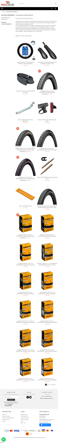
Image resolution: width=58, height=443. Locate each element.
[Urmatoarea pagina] (55, 385)
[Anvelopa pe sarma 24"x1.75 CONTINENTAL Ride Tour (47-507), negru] (47, 137)
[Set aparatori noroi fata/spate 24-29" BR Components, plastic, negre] (47, 50)
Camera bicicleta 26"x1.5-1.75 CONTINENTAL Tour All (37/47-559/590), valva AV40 (25, 379)
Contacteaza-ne (46, 424)
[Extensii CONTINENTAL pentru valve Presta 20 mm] (47, 165)
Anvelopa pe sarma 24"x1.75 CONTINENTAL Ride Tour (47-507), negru (47, 149)
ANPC (22, 421)
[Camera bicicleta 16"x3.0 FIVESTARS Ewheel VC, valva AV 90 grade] (25, 50)
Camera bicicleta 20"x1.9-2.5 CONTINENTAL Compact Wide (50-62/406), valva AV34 (47, 321)
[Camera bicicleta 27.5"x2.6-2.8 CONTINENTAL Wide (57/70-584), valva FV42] (25, 223)
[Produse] (2, 9)
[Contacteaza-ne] (51, 8)
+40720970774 (48, 396)
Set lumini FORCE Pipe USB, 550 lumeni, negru (47, 120)
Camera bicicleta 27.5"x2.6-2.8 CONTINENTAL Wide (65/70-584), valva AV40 (47, 235)
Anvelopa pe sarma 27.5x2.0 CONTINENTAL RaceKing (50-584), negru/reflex (47, 91)
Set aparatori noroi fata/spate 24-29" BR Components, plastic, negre (47, 63)
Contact (3, 421)
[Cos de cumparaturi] (55, 8)
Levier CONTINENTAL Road (25, 206)
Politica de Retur (24, 416)
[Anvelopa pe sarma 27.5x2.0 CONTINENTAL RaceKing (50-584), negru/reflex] (47, 79)
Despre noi (4, 414)
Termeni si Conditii (6, 416)
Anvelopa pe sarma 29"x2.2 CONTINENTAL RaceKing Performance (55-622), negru (47, 206)
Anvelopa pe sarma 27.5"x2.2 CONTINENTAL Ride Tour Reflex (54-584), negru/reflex (25, 178)
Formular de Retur (24, 419)
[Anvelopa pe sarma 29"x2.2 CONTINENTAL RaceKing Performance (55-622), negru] (47, 194)
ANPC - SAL (23, 422)
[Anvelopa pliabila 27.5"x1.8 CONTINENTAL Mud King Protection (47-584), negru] (25, 137)
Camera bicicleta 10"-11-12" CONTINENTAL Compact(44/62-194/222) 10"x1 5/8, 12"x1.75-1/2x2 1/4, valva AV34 (47, 264)
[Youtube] (30, 397)
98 (52, 384)
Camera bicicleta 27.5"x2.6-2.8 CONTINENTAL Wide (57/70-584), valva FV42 (25, 235)
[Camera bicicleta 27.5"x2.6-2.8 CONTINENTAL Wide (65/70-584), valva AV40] (47, 223)
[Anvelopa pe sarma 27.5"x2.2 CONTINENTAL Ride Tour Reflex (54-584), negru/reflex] (25, 165)
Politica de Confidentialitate (9, 405)
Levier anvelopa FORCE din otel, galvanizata (25, 120)
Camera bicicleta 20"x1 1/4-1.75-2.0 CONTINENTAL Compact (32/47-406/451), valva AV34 (25, 321)
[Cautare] (55, 3)
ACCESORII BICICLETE (5, 17)
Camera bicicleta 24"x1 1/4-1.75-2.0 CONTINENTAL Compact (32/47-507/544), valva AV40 (25, 350)
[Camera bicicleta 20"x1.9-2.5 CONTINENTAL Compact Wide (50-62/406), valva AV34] (47, 309)
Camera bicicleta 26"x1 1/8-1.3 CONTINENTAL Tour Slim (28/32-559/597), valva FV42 (47, 350)
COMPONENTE (4, 19)
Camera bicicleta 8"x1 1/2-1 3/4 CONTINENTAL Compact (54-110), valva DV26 (25, 264)
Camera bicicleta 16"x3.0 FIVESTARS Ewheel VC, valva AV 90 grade (25, 63)
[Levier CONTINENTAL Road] (25, 194)
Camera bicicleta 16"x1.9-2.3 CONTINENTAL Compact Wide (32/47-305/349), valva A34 (25, 293)
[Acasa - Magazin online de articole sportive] (8, 3)
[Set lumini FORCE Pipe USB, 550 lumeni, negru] (47, 108)
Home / (4, 11)
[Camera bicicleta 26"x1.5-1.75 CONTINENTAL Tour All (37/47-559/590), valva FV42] (47, 367)
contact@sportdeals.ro (47, 398)
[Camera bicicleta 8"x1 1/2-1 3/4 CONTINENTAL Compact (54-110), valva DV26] (25, 252)
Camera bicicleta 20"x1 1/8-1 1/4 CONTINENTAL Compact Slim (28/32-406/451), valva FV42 (47, 293)
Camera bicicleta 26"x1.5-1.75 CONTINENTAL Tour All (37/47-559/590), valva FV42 (47, 379)
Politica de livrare (5, 419)
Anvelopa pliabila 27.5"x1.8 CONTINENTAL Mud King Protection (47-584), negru (25, 149)
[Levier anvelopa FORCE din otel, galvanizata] (25, 108)
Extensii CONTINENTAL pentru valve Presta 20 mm (47, 178)
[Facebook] (27, 397)
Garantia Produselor (25, 417)
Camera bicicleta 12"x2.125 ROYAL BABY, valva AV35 (25, 91)
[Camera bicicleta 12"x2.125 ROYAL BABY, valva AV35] (25, 79)
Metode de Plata (24, 414)
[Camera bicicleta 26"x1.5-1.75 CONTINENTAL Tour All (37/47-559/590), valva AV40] (25, 367)
